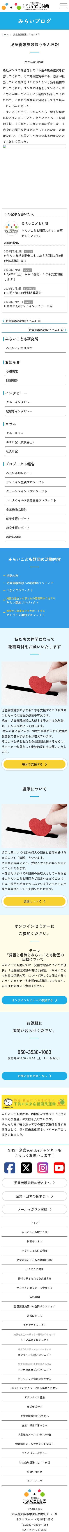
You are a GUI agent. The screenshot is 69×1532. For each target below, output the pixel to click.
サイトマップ (34, 1481)
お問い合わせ (34, 1472)
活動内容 (12, 575)
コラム (10, 424)
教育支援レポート (18, 527)
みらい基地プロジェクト (30, 600)
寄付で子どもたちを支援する (34, 1278)
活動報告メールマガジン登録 (34, 1434)
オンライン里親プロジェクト (25, 482)
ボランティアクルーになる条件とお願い (34, 1388)
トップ (34, 1222)
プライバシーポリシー (34, 1453)
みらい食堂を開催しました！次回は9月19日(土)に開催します (34, 258)
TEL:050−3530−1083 (34, 1524)
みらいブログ (29, 288)
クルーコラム (15, 433)
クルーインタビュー (19, 402)
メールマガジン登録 (32, 1209)
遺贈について (32, 901)
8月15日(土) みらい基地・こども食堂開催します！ (33, 276)
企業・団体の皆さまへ (32, 1196)
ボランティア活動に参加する (34, 1379)
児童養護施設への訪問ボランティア (30, 583)
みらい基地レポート (19, 473)
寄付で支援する (32, 764)
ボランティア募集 (34, 1397)
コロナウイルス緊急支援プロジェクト (31, 500)
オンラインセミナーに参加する (32, 1000)
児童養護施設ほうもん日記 (23, 320)
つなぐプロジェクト (19, 590)
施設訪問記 (13, 536)
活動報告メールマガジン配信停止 (34, 1444)
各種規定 (12, 371)
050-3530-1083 (34, 1052)
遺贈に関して (34, 1316)
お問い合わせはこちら (32, 1076)
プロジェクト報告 (20, 464)
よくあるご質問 (35, 1269)
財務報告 (12, 380)
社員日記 (12, 451)
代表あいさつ (34, 1241)
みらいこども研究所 (21, 339)
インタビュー (16, 393)
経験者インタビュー (19, 411)
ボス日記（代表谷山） (21, 442)
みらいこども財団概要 (34, 1250)
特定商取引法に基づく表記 (34, 1462)
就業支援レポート (18, 518)
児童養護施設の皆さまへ (32, 1182)
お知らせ (28, 251)
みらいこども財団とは (34, 1232)
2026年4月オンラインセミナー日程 (29, 306)
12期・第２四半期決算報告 (24, 292)
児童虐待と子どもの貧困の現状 (35, 1260)
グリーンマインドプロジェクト (26, 491)
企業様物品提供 (16, 509)
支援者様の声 (34, 1406)
